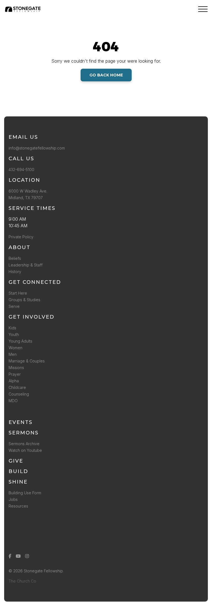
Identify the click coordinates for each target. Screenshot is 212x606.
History (15, 271)
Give (16, 461)
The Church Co (22, 581)
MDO (13, 400)
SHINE (18, 482)
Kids (12, 327)
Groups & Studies (24, 299)
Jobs (13, 499)
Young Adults (20, 341)
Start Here (18, 293)
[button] (203, 9)
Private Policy (21, 236)
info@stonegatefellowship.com (37, 148)
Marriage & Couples (27, 361)
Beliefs (15, 258)
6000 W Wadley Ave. (28, 191)
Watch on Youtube (25, 450)
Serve (14, 306)
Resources (18, 506)
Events (21, 422)
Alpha (14, 380)
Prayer (15, 374)
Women (15, 347)
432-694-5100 (22, 169)
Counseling (19, 394)
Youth (14, 334)
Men (13, 354)
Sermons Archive (24, 443)
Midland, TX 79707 (26, 197)
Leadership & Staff (26, 265)
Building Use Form (25, 492)
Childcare (17, 387)
